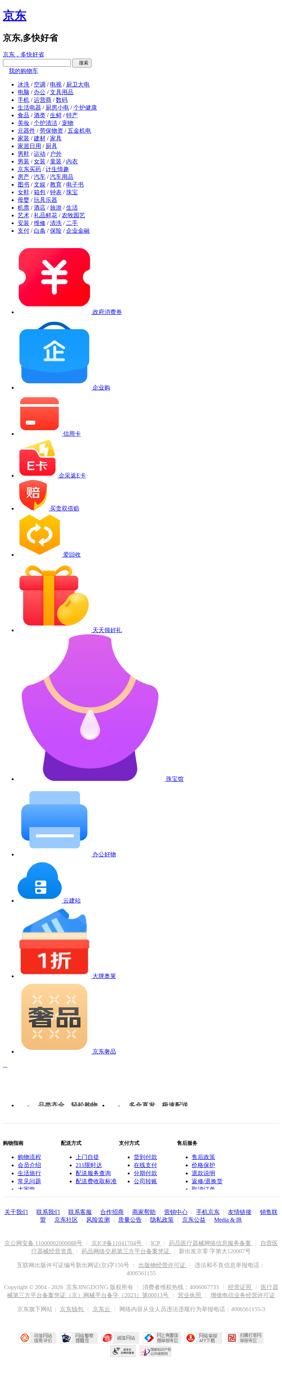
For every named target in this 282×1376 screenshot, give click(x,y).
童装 (56, 161)
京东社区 (66, 1220)
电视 (56, 84)
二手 (72, 223)
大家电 (26, 1189)
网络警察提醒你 (79, 1338)
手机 (23, 100)
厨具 (51, 146)
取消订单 (203, 1189)
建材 (40, 138)
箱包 (40, 192)
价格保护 (203, 1165)
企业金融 (78, 231)
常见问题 (29, 1181)
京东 (14, 15)
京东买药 (29, 169)
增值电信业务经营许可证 (242, 1295)
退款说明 (203, 1173)
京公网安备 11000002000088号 (44, 1243)
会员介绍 (29, 1165)
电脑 (23, 92)
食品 (23, 115)
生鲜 (56, 115)
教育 (56, 184)
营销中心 (176, 1212)
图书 (23, 184)
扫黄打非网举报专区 (245, 1338)
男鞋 (23, 154)
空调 (40, 84)
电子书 (75, 184)
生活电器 (29, 107)
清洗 (56, 223)
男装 (23, 161)
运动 (40, 154)
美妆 (23, 123)
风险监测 (98, 1220)
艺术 (23, 215)
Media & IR (228, 1220)
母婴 (23, 200)
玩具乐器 (45, 200)
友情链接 (240, 1212)
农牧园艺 (73, 215)
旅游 (56, 207)
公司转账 (145, 1181)
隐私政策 (162, 1220)
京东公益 (194, 1220)
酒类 (40, 115)
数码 (62, 100)
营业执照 (190, 1295)
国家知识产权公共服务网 (156, 1351)
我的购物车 (23, 71)
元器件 (26, 131)
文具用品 (61, 92)
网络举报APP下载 (203, 1338)
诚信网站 (120, 1338)
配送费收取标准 (96, 1181)
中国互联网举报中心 (162, 1338)
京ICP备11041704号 (117, 1243)
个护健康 (85, 107)
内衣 (72, 161)
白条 (40, 231)
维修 (40, 223)
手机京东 (208, 1212)
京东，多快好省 (23, 54)
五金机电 (79, 131)
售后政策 (203, 1157)
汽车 (40, 177)
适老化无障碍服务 (123, 1351)
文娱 (40, 184)
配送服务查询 (93, 1173)
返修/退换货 (207, 1181)
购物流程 (29, 1157)
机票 (23, 207)
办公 (40, 92)
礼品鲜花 (45, 215)
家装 (23, 138)
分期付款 (145, 1173)
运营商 (42, 100)
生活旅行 (29, 1173)
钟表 (56, 192)
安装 (23, 223)
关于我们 (16, 1212)
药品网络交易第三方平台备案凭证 (126, 1251)
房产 (23, 177)
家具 (56, 138)
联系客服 (80, 1212)
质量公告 (130, 1220)
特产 (72, 115)
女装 (40, 161)
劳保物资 (51, 131)
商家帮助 (144, 1212)
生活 (72, 207)
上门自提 (87, 1157)
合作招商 (112, 1212)
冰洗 (23, 84)
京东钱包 (72, 1309)
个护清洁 (45, 123)
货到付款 (145, 1157)
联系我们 (48, 1212)
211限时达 (89, 1165)
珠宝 (72, 192)
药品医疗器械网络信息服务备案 (211, 1243)
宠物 (67, 123)
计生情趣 (57, 169)
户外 (56, 154)
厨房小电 (57, 107)
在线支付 (145, 1165)
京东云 (102, 1309)
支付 (23, 231)
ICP (156, 1243)
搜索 (81, 63)
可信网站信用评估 (37, 1338)
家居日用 (29, 146)
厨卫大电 (78, 84)
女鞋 (23, 192)
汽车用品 (61, 177)
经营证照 (240, 1287)
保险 (56, 231)
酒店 (40, 207)
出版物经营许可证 (162, 1265)
